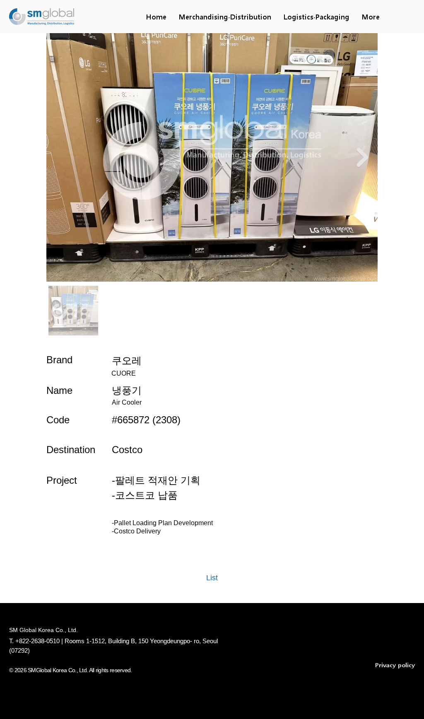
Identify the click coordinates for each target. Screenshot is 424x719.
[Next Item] (362, 157)
